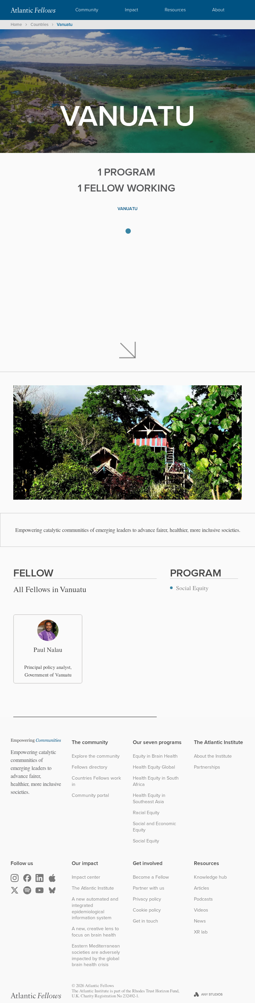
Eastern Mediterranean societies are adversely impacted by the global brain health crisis (96, 955)
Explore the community (96, 756)
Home (16, 24)
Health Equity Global (154, 767)
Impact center (86, 877)
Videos (201, 910)
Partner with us (148, 888)
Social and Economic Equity (154, 826)
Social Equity (146, 841)
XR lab (201, 932)
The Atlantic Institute (93, 888)
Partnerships (207, 767)
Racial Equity (146, 813)
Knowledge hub (210, 877)
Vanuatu (64, 24)
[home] (33, 10)
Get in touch (145, 921)
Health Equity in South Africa (156, 781)
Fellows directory (89, 767)
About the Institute (213, 756)
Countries (39, 24)
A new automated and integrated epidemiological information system (95, 908)
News (200, 921)
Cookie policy (147, 910)
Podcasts (203, 899)
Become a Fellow (151, 877)
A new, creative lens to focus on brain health (95, 932)
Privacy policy (147, 899)
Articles (201, 888)
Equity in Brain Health (155, 756)
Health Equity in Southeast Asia (149, 798)
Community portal (90, 795)
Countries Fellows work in (96, 781)
